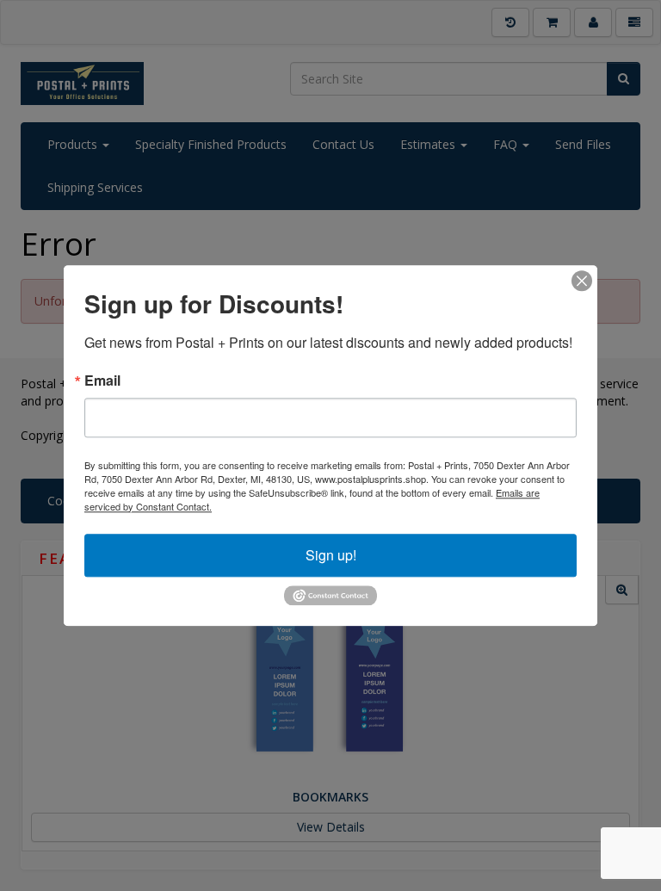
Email (102, 380)
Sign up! (331, 555)
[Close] (581, 280)
